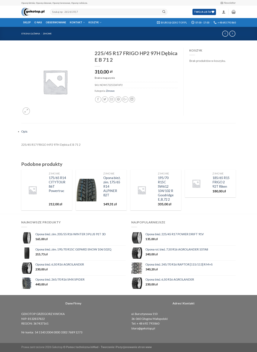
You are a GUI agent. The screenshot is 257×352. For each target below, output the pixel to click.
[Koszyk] (233, 12)
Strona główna (30, 33)
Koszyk (93, 22)
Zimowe (47, 33)
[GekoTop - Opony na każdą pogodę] (32, 12)
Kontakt (76, 22)
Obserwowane (56, 22)
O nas (38, 22)
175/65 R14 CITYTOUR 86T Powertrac (57, 184)
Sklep (27, 22)
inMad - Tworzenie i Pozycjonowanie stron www (121, 347)
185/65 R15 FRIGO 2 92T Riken (221, 182)
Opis (24, 131)
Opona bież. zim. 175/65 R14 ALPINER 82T (112, 186)
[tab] (128, 131)
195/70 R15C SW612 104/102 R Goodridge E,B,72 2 (166, 188)
